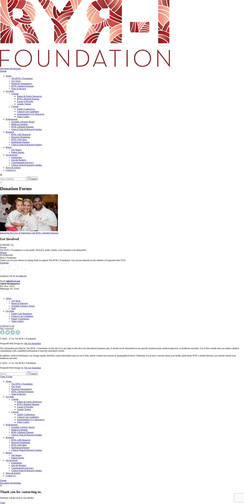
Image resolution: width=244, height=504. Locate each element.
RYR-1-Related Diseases (22, 86)
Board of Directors (19, 303)
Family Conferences (26, 109)
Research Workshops (20, 137)
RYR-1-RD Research (20, 134)
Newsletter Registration (10, 68)
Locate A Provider (25, 101)
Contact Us (11, 170)
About (8, 76)
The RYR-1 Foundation (22, 78)
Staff (13, 308)
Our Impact (16, 150)
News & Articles (13, 167)
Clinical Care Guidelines (28, 111)
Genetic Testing (24, 104)
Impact (9, 147)
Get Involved (11, 155)
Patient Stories (17, 152)
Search (33, 179)
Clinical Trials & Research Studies (26, 129)
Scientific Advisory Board (22, 122)
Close (3, 376)
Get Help (10, 91)
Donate (3, 71)
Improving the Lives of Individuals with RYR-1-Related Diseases (29, 233)
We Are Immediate (32, 343)
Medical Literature (19, 124)
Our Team (15, 81)
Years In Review (18, 88)
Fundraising (16, 157)
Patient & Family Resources (29, 96)
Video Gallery (23, 116)
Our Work (15, 301)
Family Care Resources (21, 313)
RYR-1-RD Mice (19, 139)
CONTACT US (7, 326)
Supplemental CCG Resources (30, 114)
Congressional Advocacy (22, 162)
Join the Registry (18, 160)
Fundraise (4, 263)
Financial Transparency (21, 83)
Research (10, 132)
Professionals (11, 119)
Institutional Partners (20, 142)
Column (14, 94)
